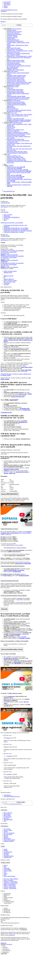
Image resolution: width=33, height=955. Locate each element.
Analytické (5, 947)
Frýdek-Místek (7, 869)
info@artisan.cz (4, 206)
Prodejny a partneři (5, 862)
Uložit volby (3, 953)
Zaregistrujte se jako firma (11, 658)
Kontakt (6, 7)
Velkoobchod (7, 3)
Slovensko (6, 218)
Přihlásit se (3, 21)
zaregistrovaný (11, 696)
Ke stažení (6, 854)
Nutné (3, 946)
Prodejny (6, 165)
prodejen (9, 756)
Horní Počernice (27, 533)
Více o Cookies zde (10, 935)
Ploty (5, 154)
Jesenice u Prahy (8, 870)
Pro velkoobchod (8, 852)
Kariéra (5, 6)
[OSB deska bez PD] (6, 412)
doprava (8, 738)
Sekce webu (4, 810)
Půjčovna (6, 837)
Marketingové (5, 949)
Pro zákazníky (4, 826)
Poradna (6, 831)
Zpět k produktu (4, 212)
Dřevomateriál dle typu (9, 191)
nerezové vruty (23, 394)
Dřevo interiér (7, 71)
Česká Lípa (8, 534)
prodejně (20, 598)
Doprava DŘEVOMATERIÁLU (12, 217)
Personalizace (5, 952)
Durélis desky (26, 410)
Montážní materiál (8, 122)
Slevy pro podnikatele (9, 833)
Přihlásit (21, 802)
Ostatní (3, 846)
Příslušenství (7, 216)
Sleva (5, 220)
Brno (8, 533)
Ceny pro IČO (7, 2)
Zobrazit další (4, 261)
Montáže (6, 835)
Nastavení (3, 944)
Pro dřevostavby (8, 100)
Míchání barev (7, 838)
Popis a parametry (8, 214)
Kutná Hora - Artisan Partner (11, 883)
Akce (5, 164)
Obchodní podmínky (9, 856)
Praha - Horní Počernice (9, 876)
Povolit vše (9, 944)
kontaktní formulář (24, 575)
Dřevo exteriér (7, 86)
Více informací (23, 929)
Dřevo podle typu (8, 28)
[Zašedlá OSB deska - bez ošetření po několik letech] (16, 375)
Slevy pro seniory (8, 834)
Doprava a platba (8, 830)
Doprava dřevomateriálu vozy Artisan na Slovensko (12, 566)
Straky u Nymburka (8, 880)
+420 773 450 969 (21, 636)
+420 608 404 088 (9, 10)
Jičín (5, 872)
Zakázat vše (3, 943)
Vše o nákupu (7, 4)
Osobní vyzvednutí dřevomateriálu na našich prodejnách (13, 595)
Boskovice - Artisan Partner (10, 881)
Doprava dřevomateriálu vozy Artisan (9, 529)
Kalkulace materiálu (8, 841)
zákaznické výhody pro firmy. (11, 469)
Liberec (2, 534)
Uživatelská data (6, 950)
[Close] (1, 790)
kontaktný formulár (25, 638)
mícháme (9, 774)
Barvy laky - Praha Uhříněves (11, 878)
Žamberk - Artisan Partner (10, 888)
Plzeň (16, 533)
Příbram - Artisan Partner (10, 885)
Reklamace (6, 853)
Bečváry (20, 533)
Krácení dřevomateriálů (9, 839)
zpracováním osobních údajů (15, 804)
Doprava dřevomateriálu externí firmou (9, 580)
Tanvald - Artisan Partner (10, 887)
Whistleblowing (7, 857)
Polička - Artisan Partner (10, 884)
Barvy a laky (7, 113)
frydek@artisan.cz (12, 636)
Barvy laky (6, 818)
